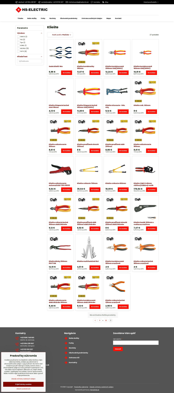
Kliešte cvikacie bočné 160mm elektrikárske (58, 223)
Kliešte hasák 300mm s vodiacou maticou (144, 223)
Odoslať (118, 349)
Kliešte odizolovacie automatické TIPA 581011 (59, 184)
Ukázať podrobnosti (23, 389)
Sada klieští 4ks (56, 66)
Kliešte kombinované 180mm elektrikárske (86, 301)
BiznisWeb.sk (94, 390)
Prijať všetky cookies (23, 384)
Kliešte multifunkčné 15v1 (88, 261)
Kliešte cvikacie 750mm (87, 183)
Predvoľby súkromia (81, 387)
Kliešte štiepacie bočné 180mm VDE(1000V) (87, 106)
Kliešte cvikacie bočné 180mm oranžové (143, 262)
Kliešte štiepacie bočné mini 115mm (59, 106)
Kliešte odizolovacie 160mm (57, 145)
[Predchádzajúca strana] (95, 320)
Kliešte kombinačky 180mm (85, 67)
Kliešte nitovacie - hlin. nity (115, 106)
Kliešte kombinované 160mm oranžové (114, 262)
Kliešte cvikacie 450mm (115, 183)
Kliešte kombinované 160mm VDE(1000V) (143, 67)
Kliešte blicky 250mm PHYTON (58, 262)
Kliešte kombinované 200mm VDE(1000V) (114, 67)
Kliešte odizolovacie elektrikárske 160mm (58, 301)
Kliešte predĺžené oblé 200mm (114, 145)
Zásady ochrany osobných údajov (101, 387)
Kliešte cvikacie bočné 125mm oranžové (115, 301)
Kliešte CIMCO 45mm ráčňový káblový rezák (143, 184)
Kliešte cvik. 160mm (142, 105)
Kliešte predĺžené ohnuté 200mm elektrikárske (116, 223)
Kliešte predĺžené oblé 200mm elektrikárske (86, 223)
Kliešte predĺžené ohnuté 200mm (88, 145)
